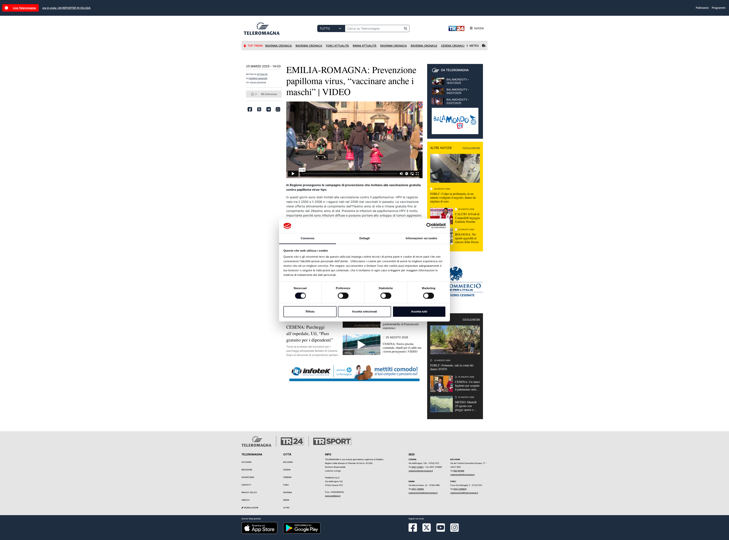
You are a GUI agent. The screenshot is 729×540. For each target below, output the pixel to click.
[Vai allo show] (455, 123)
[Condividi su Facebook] (250, 109)
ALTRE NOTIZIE (441, 148)
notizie (479, 28)
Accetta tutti (419, 311)
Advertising (247, 477)
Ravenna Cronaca (278, 45)
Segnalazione (250, 507)
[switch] (343, 296)
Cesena (287, 469)
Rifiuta (310, 311)
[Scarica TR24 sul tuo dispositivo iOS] (259, 528)
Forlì (286, 485)
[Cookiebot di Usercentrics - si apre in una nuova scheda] (429, 226)
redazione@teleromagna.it (421, 471)
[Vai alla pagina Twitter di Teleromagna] (426, 527)
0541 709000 (418, 489)
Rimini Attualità (364, 45)
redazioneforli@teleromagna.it (464, 493)
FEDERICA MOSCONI (258, 78)
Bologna (288, 462)
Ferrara (287, 477)
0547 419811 (418, 467)
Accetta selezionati (364, 311)
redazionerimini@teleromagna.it (423, 493)
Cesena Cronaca (453, 45)
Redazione (246, 469)
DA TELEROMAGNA (455, 70)
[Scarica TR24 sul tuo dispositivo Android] (301, 528)
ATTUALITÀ (262, 74)
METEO (474, 45)
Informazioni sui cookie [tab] (421, 238)
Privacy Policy (249, 492)
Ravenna (287, 492)
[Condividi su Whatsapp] (278, 109)
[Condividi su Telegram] (268, 109)
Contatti (246, 485)
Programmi (718, 7)
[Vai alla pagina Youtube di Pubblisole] (440, 530)
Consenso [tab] (307, 238)
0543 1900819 (460, 489)
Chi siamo (246, 462)
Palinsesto (702, 7)
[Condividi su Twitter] (259, 109)
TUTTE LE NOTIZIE (471, 148)
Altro (286, 507)
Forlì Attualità (337, 45)
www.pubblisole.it (333, 496)
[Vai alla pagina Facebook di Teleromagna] (415, 530)
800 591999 (459, 471)
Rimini (286, 500)
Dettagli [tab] (364, 238)
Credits (245, 500)
